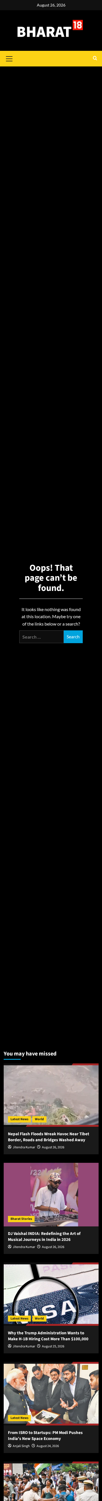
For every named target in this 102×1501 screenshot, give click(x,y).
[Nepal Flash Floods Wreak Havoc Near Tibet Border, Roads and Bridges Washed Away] (51, 1095)
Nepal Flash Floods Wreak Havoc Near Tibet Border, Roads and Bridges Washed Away (48, 1137)
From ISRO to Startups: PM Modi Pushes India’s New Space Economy (45, 1436)
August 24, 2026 (48, 1446)
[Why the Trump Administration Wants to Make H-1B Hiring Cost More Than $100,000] (51, 1294)
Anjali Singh (21, 1446)
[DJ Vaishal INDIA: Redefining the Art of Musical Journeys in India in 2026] (51, 1194)
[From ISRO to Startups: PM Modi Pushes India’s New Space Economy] (51, 1393)
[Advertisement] (51, 104)
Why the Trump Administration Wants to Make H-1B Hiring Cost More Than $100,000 (48, 1336)
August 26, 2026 (53, 1147)
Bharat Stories (21, 1218)
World (39, 1119)
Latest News (19, 1119)
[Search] (95, 59)
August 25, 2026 (53, 1346)
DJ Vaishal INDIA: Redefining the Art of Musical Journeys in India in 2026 (44, 1237)
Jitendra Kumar (24, 1147)
